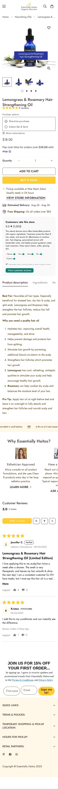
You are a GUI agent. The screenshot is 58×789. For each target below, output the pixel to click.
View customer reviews (19, 270)
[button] (52, 6)
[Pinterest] (3, 754)
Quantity (7, 160)
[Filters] (44, 521)
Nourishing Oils (23, 17)
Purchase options (10, 114)
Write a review (17, 521)
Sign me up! (46, 691)
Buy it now (29, 180)
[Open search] (36, 521)
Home (5, 17)
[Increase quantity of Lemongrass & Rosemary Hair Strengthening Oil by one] (51, 160)
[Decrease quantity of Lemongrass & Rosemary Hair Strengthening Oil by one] (19, 160)
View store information (25, 198)
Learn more (19, 487)
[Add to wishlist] (48, 28)
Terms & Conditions (23, 680)
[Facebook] (10, 754)
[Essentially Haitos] (29, 6)
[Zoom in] (48, 68)
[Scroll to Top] (52, 772)
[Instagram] (16, 754)
